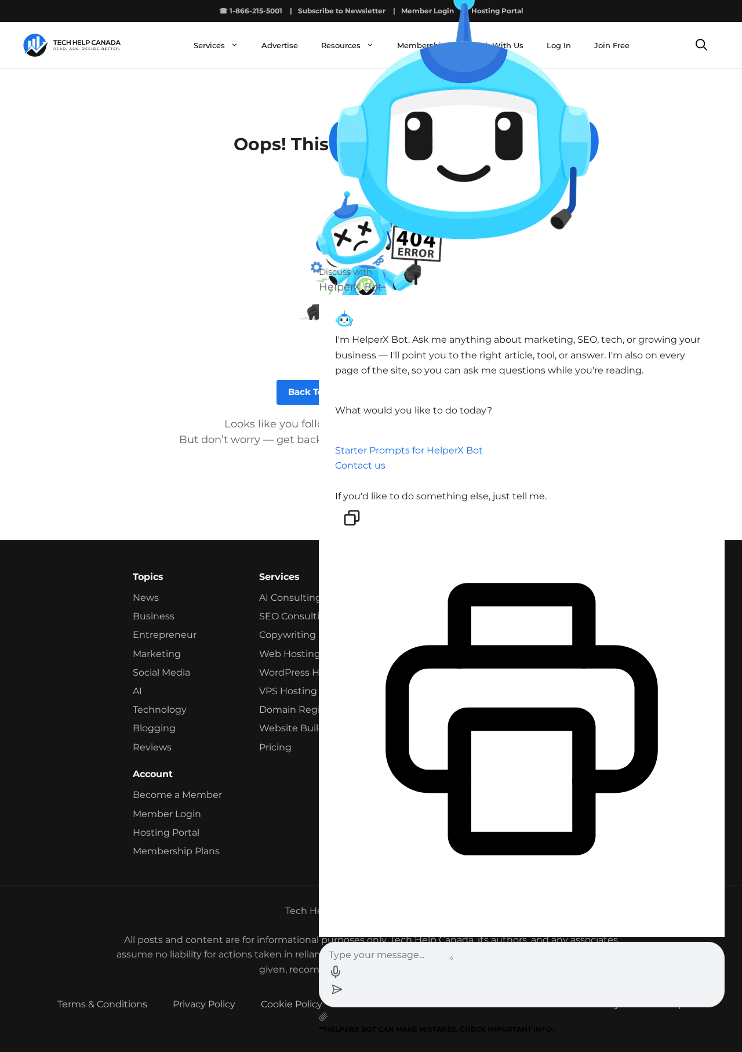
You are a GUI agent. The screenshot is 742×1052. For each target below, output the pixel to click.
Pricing (275, 747)
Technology (160, 709)
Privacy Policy (204, 1004)
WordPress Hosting (304, 672)
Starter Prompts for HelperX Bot (409, 450)
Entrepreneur (165, 634)
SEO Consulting (295, 616)
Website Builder (296, 728)
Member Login (167, 813)
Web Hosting (290, 653)
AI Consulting (290, 597)
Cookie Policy (291, 1004)
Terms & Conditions (102, 1004)
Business (153, 616)
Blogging (154, 728)
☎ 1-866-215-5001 (250, 10)
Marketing (157, 653)
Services (209, 45)
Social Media (161, 672)
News (146, 597)
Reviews (152, 747)
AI (137, 691)
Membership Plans (176, 851)
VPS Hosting (288, 691)
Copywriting (287, 634)
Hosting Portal (166, 832)
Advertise (279, 45)
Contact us (360, 465)
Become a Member (177, 794)
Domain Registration (307, 709)
